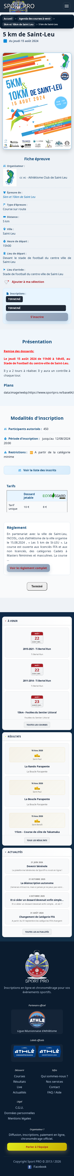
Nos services (54, 1082)
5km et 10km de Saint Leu (19, 197)
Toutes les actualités (37, 931)
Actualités (19, 1092)
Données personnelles (19, 1113)
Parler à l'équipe (37, 1147)
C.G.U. (19, 1108)
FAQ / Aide (54, 1092)
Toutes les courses (37, 724)
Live (19, 1087)
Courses (19, 1076)
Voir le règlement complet (28, 568)
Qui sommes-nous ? (54, 1076)
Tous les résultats (37, 840)
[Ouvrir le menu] (66, 6)
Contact (54, 1087)
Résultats (19, 1082)
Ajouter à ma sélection (27, 282)
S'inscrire (37, 317)
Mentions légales (19, 1118)
